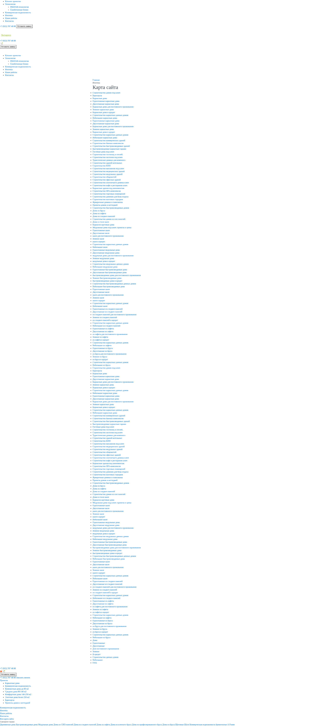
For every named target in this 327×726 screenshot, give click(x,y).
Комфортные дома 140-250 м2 (18, 694)
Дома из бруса (99, 211)
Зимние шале (98, 239)
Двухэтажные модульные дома (106, 253)
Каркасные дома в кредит (104, 112)
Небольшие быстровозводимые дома (109, 286)
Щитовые (179, 724)
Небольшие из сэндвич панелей (106, 326)
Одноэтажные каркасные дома (106, 101)
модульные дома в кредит (104, 261)
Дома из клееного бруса (121, 724)
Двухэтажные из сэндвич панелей (107, 312)
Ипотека (9, 15)
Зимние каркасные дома (103, 109)
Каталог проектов (13, 1)
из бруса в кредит (100, 359)
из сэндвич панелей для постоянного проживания (114, 314)
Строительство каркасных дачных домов (110, 115)
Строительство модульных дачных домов (111, 264)
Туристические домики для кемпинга (109, 160)
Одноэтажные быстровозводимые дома (110, 270)
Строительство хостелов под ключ (107, 157)
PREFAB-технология (19, 7)
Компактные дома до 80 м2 (17, 689)
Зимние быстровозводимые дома (107, 278)
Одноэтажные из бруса (103, 348)
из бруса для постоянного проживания (109, 354)
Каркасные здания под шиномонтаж (108, 188)
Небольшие (98, 660)
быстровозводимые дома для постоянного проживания (117, 275)
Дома (95, 640)
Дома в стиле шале (101, 222)
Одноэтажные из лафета (103, 329)
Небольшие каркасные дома (105, 118)
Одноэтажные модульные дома (106, 250)
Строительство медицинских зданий (109, 171)
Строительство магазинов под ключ (108, 168)
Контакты (9, 21)
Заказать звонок (23, 677)
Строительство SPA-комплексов (107, 191)
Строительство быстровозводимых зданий (111, 146)
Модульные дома (45, 724)
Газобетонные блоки (19, 10)
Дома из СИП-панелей (63, 724)
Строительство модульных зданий (107, 174)
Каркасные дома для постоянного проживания (113, 107)
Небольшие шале (100, 247)
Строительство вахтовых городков (108, 199)
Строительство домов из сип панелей (109, 219)
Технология (10, 4)
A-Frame (231, 724)
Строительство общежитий (104, 177)
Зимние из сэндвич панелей (105, 317)
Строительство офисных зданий (107, 180)
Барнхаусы (97, 95)
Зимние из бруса (100, 357)
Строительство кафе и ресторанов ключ (110, 185)
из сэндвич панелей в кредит (105, 320)
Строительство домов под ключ (106, 93)
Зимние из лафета (100, 337)
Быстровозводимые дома (27, 724)
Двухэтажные (98, 646)
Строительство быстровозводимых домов (111, 208)
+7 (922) (8, 26)
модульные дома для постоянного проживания (113, 256)
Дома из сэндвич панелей (104, 216)
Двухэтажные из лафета (103, 331)
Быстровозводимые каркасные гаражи (109, 149)
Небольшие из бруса (101, 365)
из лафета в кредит (101, 340)
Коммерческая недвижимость (18, 12)
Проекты (4, 680)
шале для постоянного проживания (108, 236)
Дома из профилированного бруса (147, 724)
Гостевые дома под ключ (103, 152)
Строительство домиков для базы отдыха (110, 197)
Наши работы (11, 18)
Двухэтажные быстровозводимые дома (110, 272)
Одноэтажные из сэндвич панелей (108, 309)
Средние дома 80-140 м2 (15, 692)
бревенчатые (221, 724)
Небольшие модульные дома (105, 267)
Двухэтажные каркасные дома (106, 104)
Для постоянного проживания (106, 649)
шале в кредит (99, 241)
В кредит (97, 654)
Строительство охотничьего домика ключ (111, 183)
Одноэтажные (99, 643)
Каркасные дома (100, 98)
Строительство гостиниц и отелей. (108, 154)
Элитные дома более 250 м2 (17, 697)
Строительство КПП (102, 166)
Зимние (96, 651)
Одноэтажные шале (101, 230)
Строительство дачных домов (105, 657)
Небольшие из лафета (102, 345)
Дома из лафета (99, 213)
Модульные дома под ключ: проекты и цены (112, 227)
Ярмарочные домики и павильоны (108, 202)
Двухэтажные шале (101, 233)
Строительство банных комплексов (108, 143)
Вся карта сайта (7, 719)
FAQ (95, 663)
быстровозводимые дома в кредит (107, 281)
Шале (186, 724)
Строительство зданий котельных (107, 163)
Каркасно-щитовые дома (103, 225)
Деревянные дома (7, 724)
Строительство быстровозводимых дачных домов (114, 284)
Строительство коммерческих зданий (109, 140)
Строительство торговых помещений (109, 194)
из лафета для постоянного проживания (110, 334)
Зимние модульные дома (103, 258)
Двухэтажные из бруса (102, 351)
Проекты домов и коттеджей (105, 205)
